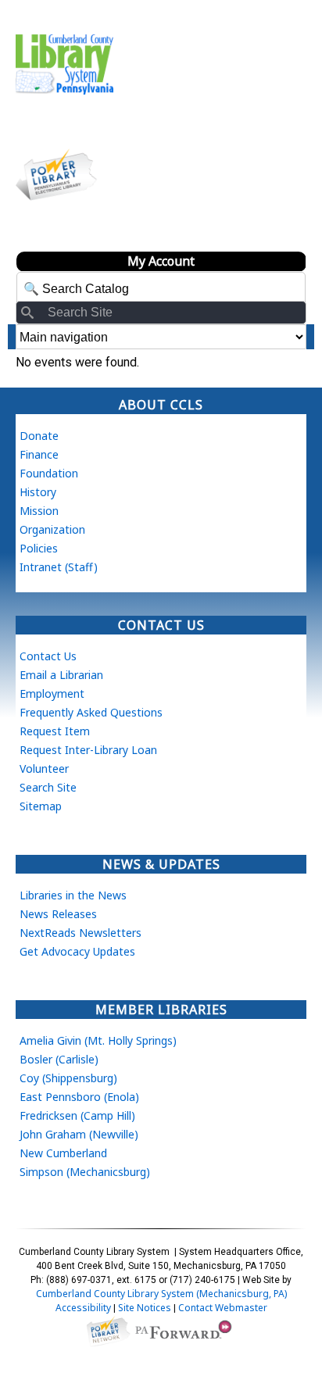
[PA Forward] (186, 1330)
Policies (39, 548)
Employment (52, 693)
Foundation (49, 473)
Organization (52, 529)
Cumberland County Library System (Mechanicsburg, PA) (161, 1293)
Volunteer (44, 768)
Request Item (55, 731)
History (38, 491)
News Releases (58, 913)
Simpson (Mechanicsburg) (85, 1171)
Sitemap (41, 806)
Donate (39, 435)
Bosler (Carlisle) (59, 1059)
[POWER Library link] (107, 1330)
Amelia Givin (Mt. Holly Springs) (98, 1040)
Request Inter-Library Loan (88, 749)
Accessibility (83, 1307)
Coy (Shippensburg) (68, 1078)
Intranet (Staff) (59, 566)
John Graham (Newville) (79, 1134)
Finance (39, 454)
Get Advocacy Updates (77, 951)
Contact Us (48, 656)
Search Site (48, 787)
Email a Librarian (61, 674)
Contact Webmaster (222, 1307)
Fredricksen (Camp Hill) (77, 1115)
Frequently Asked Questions (91, 712)
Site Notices (144, 1307)
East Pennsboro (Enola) (79, 1096)
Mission (39, 510)
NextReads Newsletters (80, 932)
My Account (161, 261)
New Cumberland (63, 1153)
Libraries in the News (73, 895)
